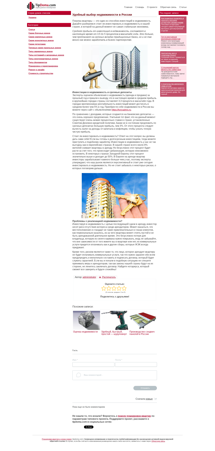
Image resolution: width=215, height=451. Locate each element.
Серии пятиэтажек (37, 44)
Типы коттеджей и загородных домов (46, 55)
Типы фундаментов (38, 62)
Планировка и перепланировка (43, 66)
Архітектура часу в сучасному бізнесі (169, 54)
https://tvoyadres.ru (121, 110)
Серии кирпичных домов (40, 37)
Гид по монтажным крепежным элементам (170, 38)
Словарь (139, 7)
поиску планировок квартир (134, 416)
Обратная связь (168, 7)
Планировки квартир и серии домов (56, 439)
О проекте (152, 7)
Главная (128, 7)
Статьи (182, 7)
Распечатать (109, 277)
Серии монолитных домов (41, 40)
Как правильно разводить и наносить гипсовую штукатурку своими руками (172, 20)
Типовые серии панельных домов (45, 48)
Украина (32, 17)
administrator (89, 277)
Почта (118, 360)
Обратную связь (158, 441)
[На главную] (41, 6)
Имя (75, 360)
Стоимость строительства (41, 73)
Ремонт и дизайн (36, 70)
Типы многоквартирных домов (43, 59)
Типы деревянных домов (41, 51)
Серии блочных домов (39, 33)
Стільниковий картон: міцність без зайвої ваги (171, 69)
